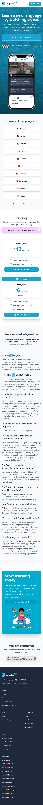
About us (28, 720)
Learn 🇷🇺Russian (8, 779)
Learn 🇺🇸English (7, 771)
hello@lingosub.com (10, 499)
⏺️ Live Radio (29, 724)
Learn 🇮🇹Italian (7, 775)
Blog (26, 716)
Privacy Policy (6, 720)
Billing (4, 698)
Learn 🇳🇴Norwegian (9, 790)
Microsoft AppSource (9, 705)
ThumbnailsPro (7, 745)
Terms (4, 716)
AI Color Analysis (7, 742)
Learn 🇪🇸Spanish (8, 794)
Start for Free (35, 4)
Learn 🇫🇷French (7, 764)
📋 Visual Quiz (30, 727)
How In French (7, 738)
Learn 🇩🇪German (8, 767)
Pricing (4, 694)
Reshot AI (5, 749)
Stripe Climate (7, 702)
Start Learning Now (20, 37)
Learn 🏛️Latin (7, 782)
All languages (6, 760)
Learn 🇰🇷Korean (7, 797)
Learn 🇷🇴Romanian (8, 786)
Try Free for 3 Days (20, 269)
